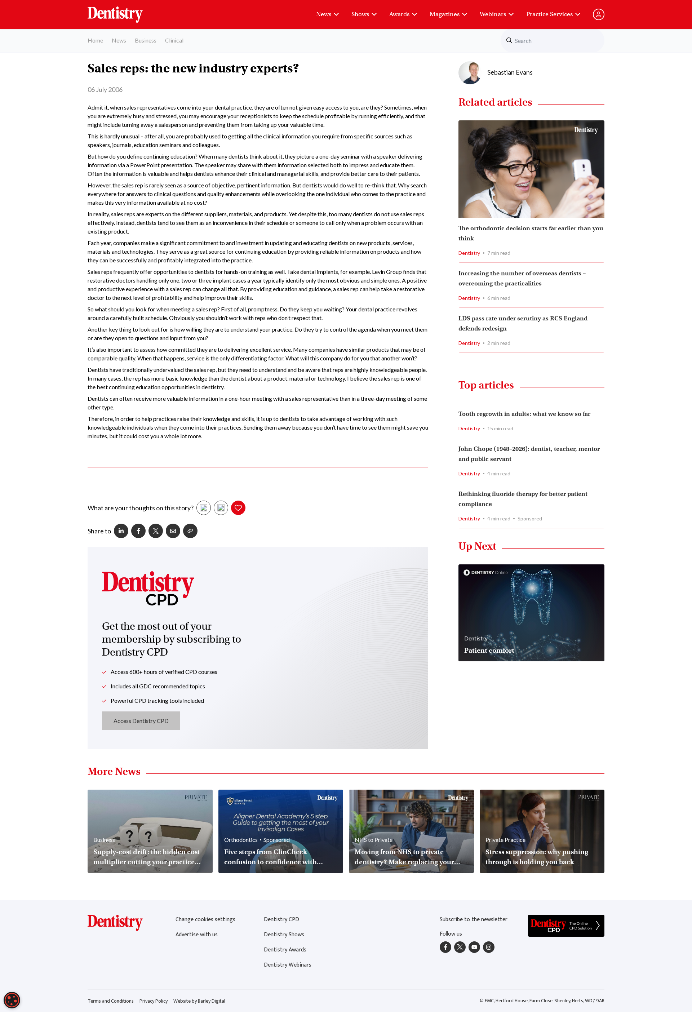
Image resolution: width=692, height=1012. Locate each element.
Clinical (174, 40)
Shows (360, 14)
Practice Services (549, 14)
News (323, 14)
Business (145, 40)
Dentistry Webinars (287, 965)
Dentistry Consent (123, 11)
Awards (399, 14)
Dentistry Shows (284, 935)
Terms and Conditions (111, 1001)
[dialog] (12, 1000)
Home (95, 40)
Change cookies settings (205, 919)
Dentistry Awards (285, 950)
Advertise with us (197, 935)
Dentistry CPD (281, 919)
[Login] (598, 14)
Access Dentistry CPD (141, 720)
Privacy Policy (153, 1001)
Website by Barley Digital (199, 1001)
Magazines (445, 14)
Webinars (493, 14)
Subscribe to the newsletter (473, 919)
